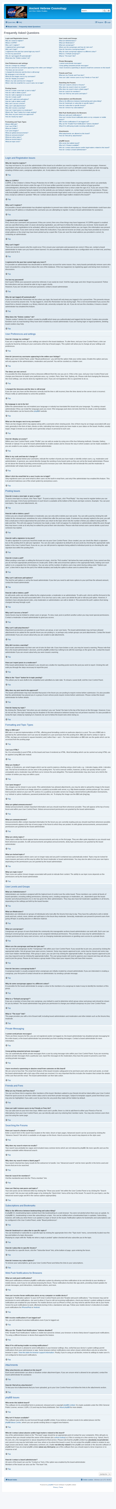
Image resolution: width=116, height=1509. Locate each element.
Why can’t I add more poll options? (17, 99)
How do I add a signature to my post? (18, 95)
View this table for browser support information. (36, 1353)
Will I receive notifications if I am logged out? (74, 121)
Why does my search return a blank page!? (74, 89)
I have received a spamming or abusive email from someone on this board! (84, 68)
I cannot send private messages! (70, 63)
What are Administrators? (67, 40)
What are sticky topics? (13, 137)
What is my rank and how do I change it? (19, 81)
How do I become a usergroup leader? (72, 49)
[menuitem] (19, 22)
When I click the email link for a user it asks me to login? (24, 83)
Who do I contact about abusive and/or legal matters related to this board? (84, 147)
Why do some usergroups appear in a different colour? (77, 51)
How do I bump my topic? (14, 116)
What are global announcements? (16, 133)
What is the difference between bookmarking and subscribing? (80, 101)
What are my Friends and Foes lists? (71, 75)
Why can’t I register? (12, 45)
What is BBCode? (11, 124)
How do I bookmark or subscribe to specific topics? (76, 103)
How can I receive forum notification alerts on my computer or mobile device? (82, 118)
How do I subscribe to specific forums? (72, 105)
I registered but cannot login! (15, 47)
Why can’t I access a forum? (15, 103)
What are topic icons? (12, 141)
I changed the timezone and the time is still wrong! (22, 72)
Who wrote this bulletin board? (69, 143)
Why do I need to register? (14, 40)
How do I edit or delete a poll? (15, 101)
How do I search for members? (69, 91)
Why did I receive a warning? (15, 108)
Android (37, 1307)
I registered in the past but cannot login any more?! (22, 51)
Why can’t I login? (11, 49)
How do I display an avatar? (14, 78)
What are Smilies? (11, 128)
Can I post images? (12, 131)
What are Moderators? (66, 43)
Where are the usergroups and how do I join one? (76, 47)
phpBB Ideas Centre (13, 1422)
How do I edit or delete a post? (15, 92)
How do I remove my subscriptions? (71, 107)
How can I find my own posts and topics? (73, 93)
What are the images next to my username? (20, 76)
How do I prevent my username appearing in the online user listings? (28, 68)
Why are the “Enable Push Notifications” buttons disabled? (79, 124)
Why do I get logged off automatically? (18, 56)
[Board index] (17, 12)
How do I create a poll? (13, 97)
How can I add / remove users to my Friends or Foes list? (79, 77)
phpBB (36, 411)
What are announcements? (14, 135)
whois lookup (60, 1438)
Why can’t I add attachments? (15, 106)
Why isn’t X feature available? (69, 145)
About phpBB (65, 1407)
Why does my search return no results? (72, 87)
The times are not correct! (14, 70)
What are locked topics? (13, 139)
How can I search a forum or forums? (72, 85)
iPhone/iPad (26, 1307)
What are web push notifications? (70, 115)
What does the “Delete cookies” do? (17, 58)
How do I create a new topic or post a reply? (20, 90)
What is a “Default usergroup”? (69, 53)
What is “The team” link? (67, 56)
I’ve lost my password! (13, 53)
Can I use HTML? (11, 126)
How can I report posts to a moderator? (18, 110)
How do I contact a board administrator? (72, 149)
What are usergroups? (66, 45)
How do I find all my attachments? (70, 135)
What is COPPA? (11, 43)
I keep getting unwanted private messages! (73, 65)
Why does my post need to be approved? (19, 114)
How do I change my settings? (15, 65)
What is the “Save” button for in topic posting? (20, 112)
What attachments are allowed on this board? (74, 133)
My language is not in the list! (15, 74)
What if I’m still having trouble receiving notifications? (77, 126)
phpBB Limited (69, 1405)
